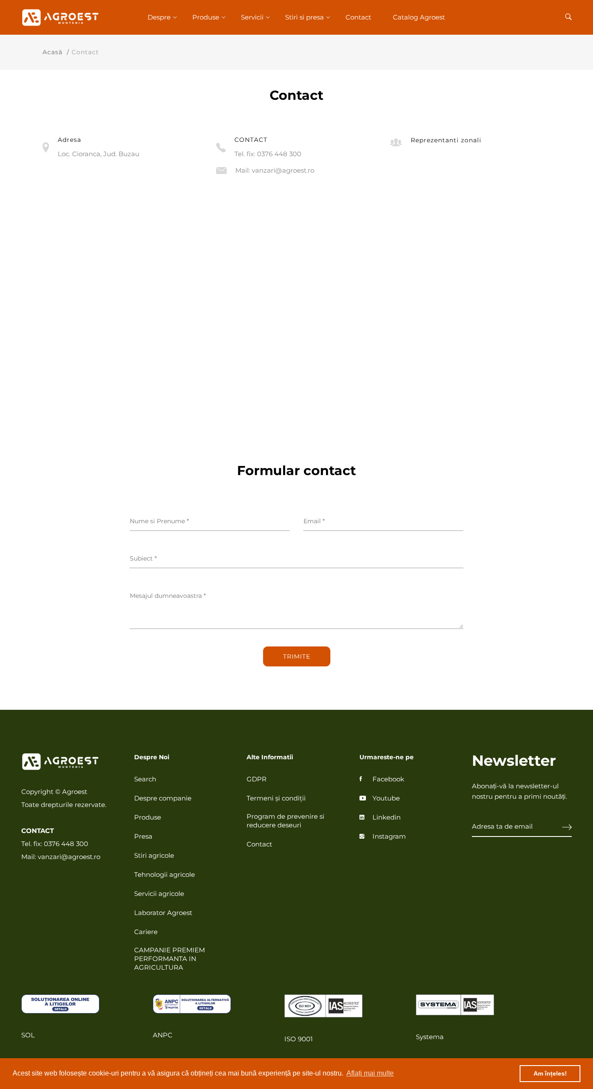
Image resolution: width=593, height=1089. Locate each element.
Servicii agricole (159, 893)
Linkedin (386, 817)
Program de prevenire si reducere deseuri (285, 820)
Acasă (53, 52)
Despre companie (162, 798)
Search (145, 779)
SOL (28, 1035)
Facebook (388, 779)
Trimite (296, 656)
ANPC (162, 1035)
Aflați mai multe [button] (370, 1073)
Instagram (389, 836)
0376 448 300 (279, 154)
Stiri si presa (304, 17)
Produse (205, 17)
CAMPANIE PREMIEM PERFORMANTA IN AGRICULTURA (169, 958)
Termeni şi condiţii (276, 798)
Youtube (386, 798)
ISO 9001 (298, 1039)
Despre (159, 17)
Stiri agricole (154, 855)
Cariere (146, 932)
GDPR (257, 779)
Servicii (252, 17)
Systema (430, 1037)
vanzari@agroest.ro (283, 170)
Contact (358, 17)
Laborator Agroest (163, 913)
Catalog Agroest (419, 17)
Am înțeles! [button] (550, 1073)
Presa (143, 836)
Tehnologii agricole (164, 874)
